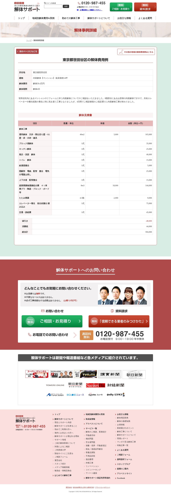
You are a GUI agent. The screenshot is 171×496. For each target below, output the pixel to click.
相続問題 (89, 439)
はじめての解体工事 (63, 475)
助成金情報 (90, 419)
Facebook (121, 478)
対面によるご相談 (62, 447)
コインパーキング (93, 470)
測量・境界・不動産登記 (96, 446)
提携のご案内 (122, 469)
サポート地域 (60, 440)
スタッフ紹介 (60, 464)
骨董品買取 (90, 452)
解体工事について (124, 432)
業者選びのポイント (125, 428)
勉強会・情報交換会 (63, 471)
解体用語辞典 (122, 418)
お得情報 (121, 425)
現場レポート (122, 438)
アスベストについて (94, 424)
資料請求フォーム (124, 459)
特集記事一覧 (122, 445)
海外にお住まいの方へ (64, 433)
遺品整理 (89, 459)
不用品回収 (90, 456)
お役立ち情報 (124, 18)
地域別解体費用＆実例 (95, 414)
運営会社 (58, 460)
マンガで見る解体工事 (126, 442)
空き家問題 (90, 442)
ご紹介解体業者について (65, 443)
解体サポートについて (99, 18)
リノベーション (92, 466)
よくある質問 (145, 18)
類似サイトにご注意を (64, 453)
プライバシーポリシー (102, 487)
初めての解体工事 (71, 18)
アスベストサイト (124, 473)
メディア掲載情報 (62, 467)
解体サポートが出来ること (66, 426)
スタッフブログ (123, 464)
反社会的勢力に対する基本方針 (83, 487)
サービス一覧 (91, 428)
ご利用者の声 (60, 450)
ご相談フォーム (61, 457)
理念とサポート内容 (63, 422)
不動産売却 (90, 435)
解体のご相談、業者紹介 (96, 432)
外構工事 (89, 463)
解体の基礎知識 (123, 421)
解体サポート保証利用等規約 (98, 478)
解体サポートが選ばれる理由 (67, 436)
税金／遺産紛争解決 (94, 449)
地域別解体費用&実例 (43, 18)
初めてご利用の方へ (63, 429)
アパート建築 (91, 473)
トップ (21, 18)
